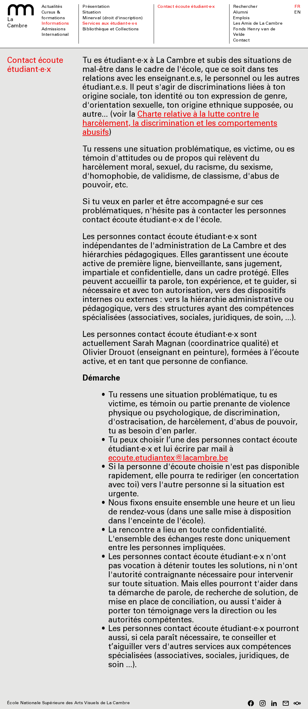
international (55, 35)
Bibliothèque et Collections (110, 29)
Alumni (240, 13)
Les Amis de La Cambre (257, 24)
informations (55, 24)
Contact (241, 41)
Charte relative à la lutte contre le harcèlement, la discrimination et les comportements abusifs (179, 124)
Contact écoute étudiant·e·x (186, 7)
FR (297, 7)
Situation (91, 13)
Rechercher (245, 7)
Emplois (241, 18)
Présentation (95, 7)
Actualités (52, 7)
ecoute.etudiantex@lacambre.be (168, 459)
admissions (54, 29)
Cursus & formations (53, 15)
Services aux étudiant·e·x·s (109, 24)
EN (297, 13)
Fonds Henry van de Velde (254, 32)
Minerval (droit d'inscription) (112, 18)
